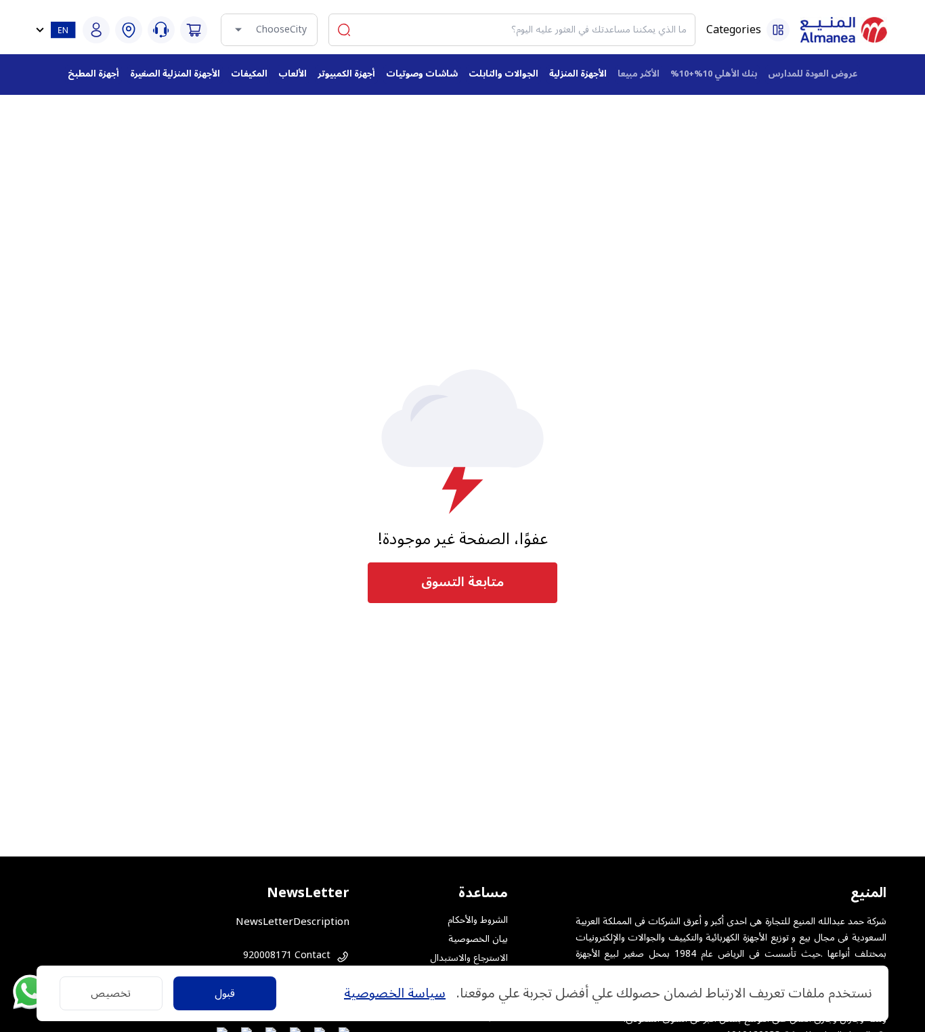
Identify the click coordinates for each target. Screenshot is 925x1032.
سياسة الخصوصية (395, 993)
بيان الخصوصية (478, 939)
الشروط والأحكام (478, 920)
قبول (225, 993)
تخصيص (111, 993)
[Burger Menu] (778, 29)
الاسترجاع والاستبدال (469, 958)
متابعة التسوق (462, 582)
